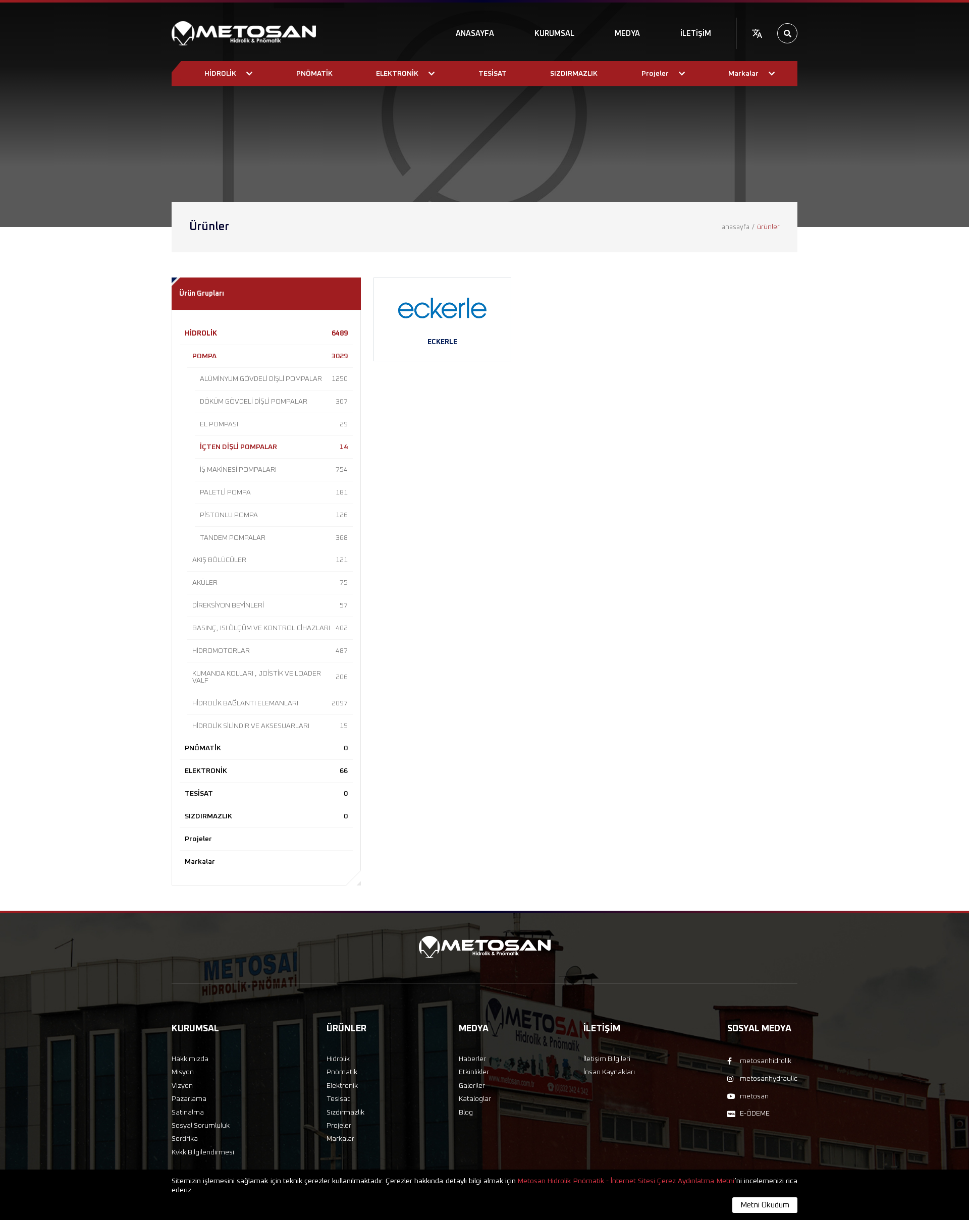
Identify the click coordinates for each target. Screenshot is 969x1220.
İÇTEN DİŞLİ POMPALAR (274, 447)
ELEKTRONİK (266, 770)
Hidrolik (338, 1059)
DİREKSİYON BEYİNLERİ (270, 605)
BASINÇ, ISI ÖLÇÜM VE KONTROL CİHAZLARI (270, 628)
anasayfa (735, 227)
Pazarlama (189, 1098)
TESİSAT (266, 793)
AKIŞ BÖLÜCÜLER (270, 560)
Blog (466, 1112)
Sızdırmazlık (345, 1112)
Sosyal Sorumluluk (201, 1125)
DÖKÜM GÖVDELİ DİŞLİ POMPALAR (274, 401)
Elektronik (342, 1085)
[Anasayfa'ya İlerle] (244, 33)
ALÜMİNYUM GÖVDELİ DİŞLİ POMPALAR (274, 378)
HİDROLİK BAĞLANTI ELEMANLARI (270, 703)
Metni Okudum (764, 1205)
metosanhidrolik (765, 1061)
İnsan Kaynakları (609, 1072)
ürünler (768, 227)
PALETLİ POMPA (274, 492)
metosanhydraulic (768, 1078)
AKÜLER (270, 582)
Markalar (200, 861)
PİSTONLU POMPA (274, 515)
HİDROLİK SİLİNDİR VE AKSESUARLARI (270, 726)
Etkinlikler (474, 1072)
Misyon (183, 1072)
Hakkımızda (190, 1059)
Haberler (472, 1059)
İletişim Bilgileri (606, 1059)
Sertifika (185, 1138)
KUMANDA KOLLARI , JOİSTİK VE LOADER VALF (270, 677)
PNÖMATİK (266, 748)
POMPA (270, 356)
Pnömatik (342, 1072)
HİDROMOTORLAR (270, 650)
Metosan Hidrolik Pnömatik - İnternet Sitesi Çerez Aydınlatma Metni (626, 1181)
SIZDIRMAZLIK (266, 816)
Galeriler (472, 1085)
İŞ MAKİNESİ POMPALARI (274, 469)
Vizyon (182, 1085)
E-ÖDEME (755, 1113)
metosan (754, 1096)
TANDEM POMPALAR (274, 537)
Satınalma (188, 1112)
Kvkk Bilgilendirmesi (203, 1152)
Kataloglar (475, 1098)
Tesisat (338, 1098)
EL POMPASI (274, 424)
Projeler (198, 839)
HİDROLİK (266, 333)
